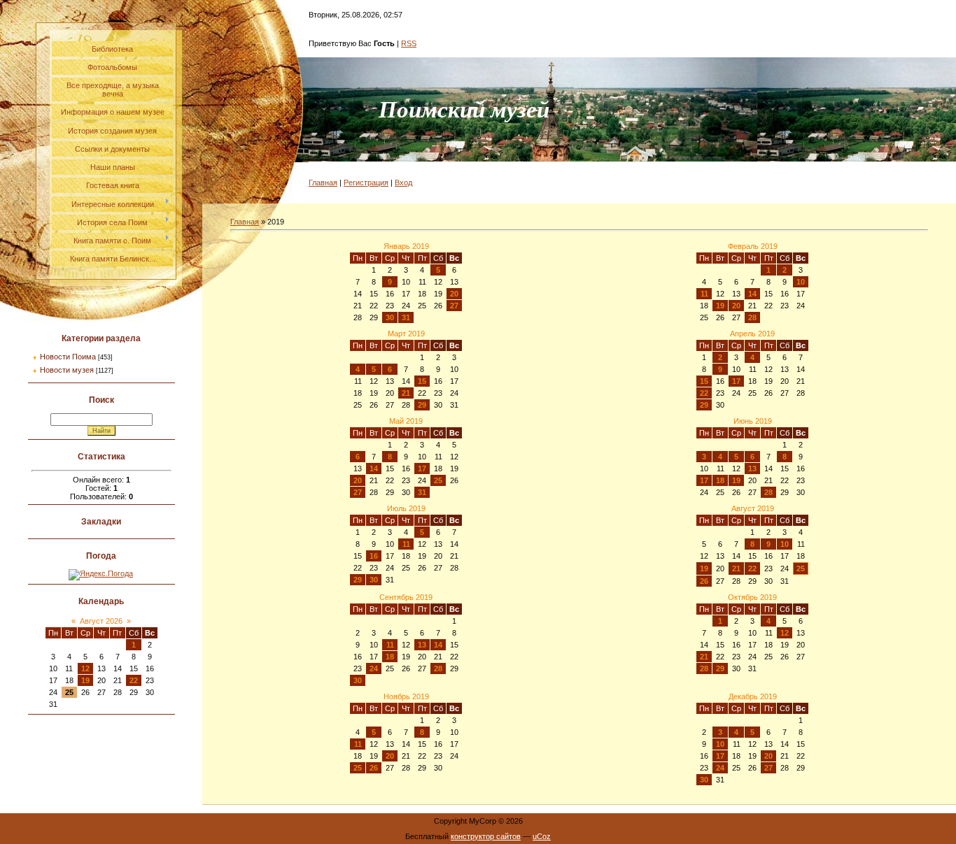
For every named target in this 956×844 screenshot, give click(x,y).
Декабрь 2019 (753, 696)
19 (85, 680)
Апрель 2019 (752, 333)
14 (752, 293)
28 (752, 317)
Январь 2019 (406, 246)
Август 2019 (752, 508)
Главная (323, 182)
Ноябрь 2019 (406, 696)
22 (133, 680)
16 (374, 556)
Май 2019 (406, 421)
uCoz (542, 836)
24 (374, 668)
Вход (403, 182)
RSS (408, 43)
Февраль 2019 (753, 246)
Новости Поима (68, 356)
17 (736, 381)
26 (704, 581)
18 (720, 480)
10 (800, 282)
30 (390, 317)
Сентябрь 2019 (406, 597)
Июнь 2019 (752, 421)
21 (406, 393)
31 (406, 317)
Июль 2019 (406, 508)
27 (454, 305)
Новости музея (67, 370)
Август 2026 (101, 621)
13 (752, 468)
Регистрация (366, 182)
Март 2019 (406, 333)
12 (85, 668)
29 (422, 405)
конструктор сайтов (486, 836)
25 (438, 480)
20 (454, 293)
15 (422, 381)
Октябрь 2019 (752, 597)
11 (704, 293)
